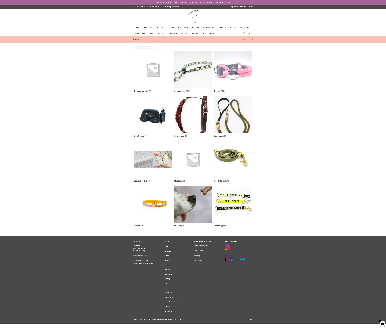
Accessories (168, 274)
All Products (168, 311)
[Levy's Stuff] (193, 16)
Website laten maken (167, 319)
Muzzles (167, 269)
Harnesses (168, 265)
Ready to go (168, 292)
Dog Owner (168, 288)
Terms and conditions (201, 245)
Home (244, 39)
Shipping (197, 256)
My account (235, 7)
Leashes (167, 260)
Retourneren (198, 261)
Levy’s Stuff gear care (172, 302)
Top (248, 33)
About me (243, 7)
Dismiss (228, 2)
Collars (167, 256)
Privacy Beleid (198, 250)
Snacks (167, 283)
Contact (250, 7)
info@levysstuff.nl (173, 7)
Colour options (169, 297)
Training (167, 279)
